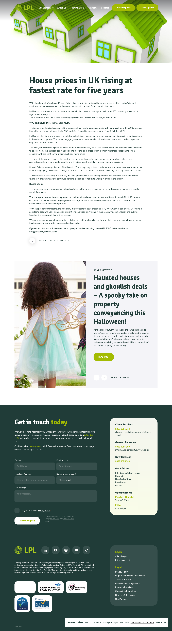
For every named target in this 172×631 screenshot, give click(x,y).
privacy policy (44, 510)
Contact (105, 7)
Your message (20, 487)
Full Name (18, 460)
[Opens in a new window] (45, 550)
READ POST (103, 357)
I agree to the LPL (36, 510)
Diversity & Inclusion (125, 595)
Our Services (45, 7)
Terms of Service (68, 519)
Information (78, 7)
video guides (35, 446)
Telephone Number (22, 474)
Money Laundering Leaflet (127, 583)
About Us (61, 7)
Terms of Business (124, 579)
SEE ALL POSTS (118, 377)
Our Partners (121, 599)
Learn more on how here (142, 622)
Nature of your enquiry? (66, 474)
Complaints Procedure (125, 591)
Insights (93, 7)
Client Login (121, 556)
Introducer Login (123, 560)
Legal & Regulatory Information (130, 575)
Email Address (62, 460)
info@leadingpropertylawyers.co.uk (132, 449)
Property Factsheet (124, 587)
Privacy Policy (55, 519)
